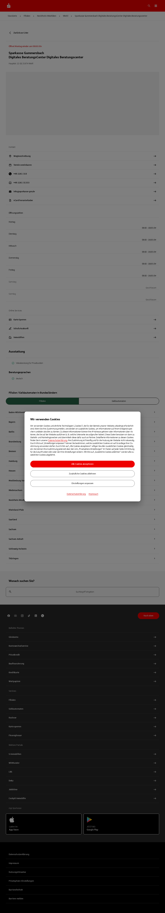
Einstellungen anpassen (82, 483)
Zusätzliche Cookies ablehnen (82, 474)
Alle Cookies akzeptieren (82, 464)
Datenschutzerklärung (57, 440)
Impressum (93, 494)
